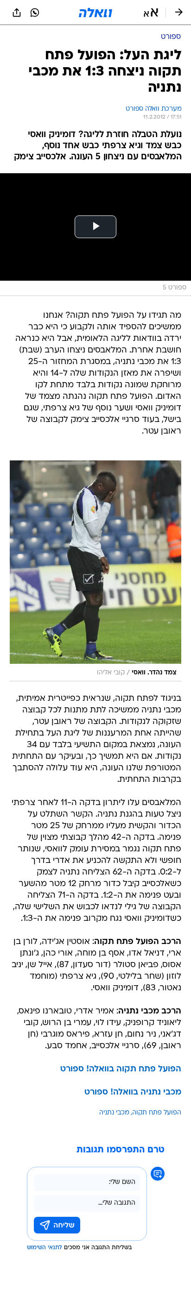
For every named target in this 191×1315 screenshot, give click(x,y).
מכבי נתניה (114, 1113)
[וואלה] (95, 12)
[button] (151, 12)
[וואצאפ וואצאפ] (34, 12)
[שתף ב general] (17, 12)
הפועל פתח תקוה (156, 1113)
